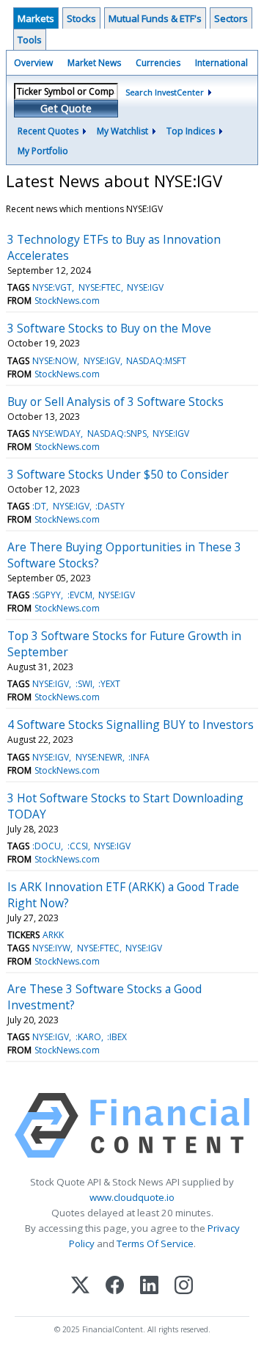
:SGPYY (46, 595)
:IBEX (117, 1037)
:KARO (88, 1037)
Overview (33, 63)
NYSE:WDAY (56, 433)
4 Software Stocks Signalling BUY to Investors (130, 724)
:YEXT (109, 684)
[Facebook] (115, 1286)
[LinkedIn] (149, 1286)
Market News (94, 63)
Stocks (81, 18)
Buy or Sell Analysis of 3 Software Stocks (115, 401)
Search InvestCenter (164, 92)
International (221, 63)
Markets (36, 18)
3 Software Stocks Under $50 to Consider (118, 474)
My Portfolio (43, 151)
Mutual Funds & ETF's (155, 18)
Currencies (158, 63)
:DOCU (46, 846)
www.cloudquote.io (132, 1197)
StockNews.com (67, 300)
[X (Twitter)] (80, 1286)
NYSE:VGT (52, 287)
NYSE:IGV (145, 287)
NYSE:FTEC (99, 287)
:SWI (84, 684)
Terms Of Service (155, 1243)
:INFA (139, 757)
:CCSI (77, 846)
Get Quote (66, 108)
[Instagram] (184, 1286)
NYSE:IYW (51, 948)
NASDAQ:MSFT (156, 361)
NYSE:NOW (54, 361)
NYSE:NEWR (99, 757)
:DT (39, 506)
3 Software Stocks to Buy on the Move (109, 328)
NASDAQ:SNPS (117, 433)
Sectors (231, 18)
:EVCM (79, 595)
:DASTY (110, 506)
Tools (30, 39)
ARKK (53, 935)
